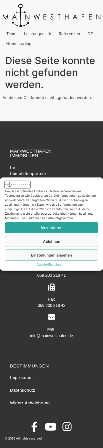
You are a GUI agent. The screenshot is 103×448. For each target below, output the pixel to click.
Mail (51, 329)
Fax (51, 299)
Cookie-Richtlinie (49, 264)
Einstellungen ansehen (51, 255)
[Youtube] (51, 427)
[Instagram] (67, 427)
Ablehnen (51, 241)
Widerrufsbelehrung (30, 403)
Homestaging (19, 43)
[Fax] (51, 287)
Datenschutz (23, 390)
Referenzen (69, 33)
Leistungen (34, 33)
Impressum (21, 377)
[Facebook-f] (35, 427)
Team (11, 33)
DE (90, 33)
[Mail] (51, 317)
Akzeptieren (51, 227)
